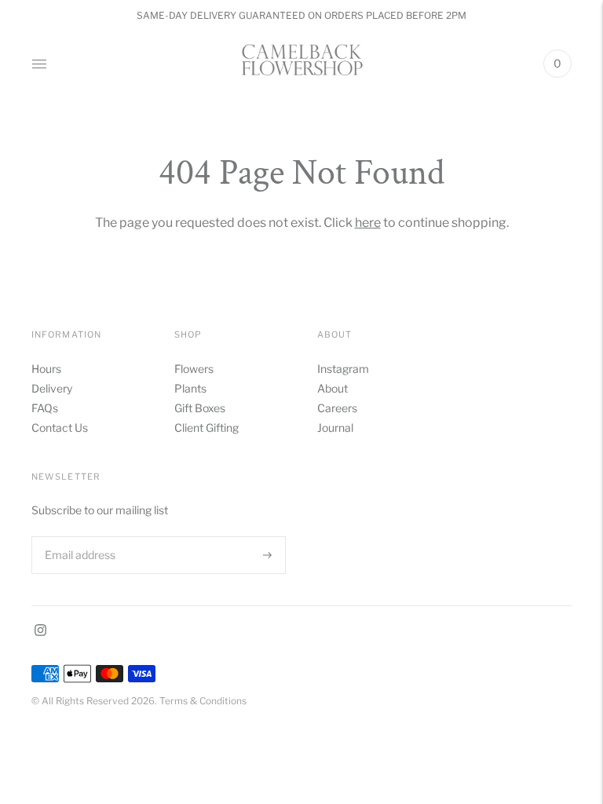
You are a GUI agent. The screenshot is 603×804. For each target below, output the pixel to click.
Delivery (51, 388)
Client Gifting (206, 427)
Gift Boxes (199, 408)
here (368, 222)
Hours (46, 368)
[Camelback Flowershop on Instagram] (40, 631)
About (332, 388)
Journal (335, 427)
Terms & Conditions (203, 701)
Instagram (343, 368)
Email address (78, 536)
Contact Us (59, 427)
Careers (337, 408)
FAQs (44, 408)
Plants (190, 388)
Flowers (194, 368)
